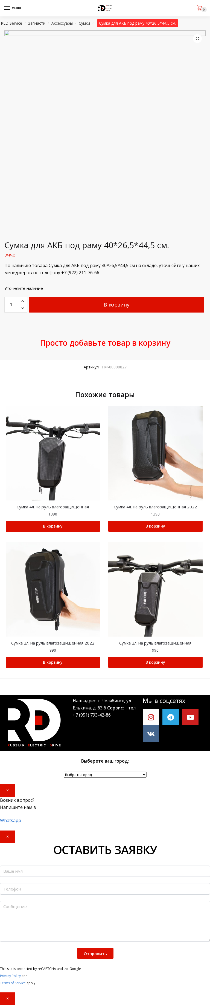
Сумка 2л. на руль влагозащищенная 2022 (52, 643)
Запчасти (36, 23)
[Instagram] (151, 717)
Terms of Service (13, 983)
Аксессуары (62, 23)
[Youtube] (190, 717)
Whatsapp (10, 820)
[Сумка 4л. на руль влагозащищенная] (53, 453)
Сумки (84, 23)
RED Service (11, 23)
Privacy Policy (10, 975)
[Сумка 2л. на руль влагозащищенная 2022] (53, 589)
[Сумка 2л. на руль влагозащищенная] (155, 589)
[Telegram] (170, 717)
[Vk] (151, 733)
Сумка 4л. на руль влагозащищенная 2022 (155, 506)
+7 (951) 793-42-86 (92, 715)
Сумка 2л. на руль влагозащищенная (155, 643)
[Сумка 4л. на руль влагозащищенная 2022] (155, 453)
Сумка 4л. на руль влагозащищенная (53, 506)
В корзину (116, 304)
